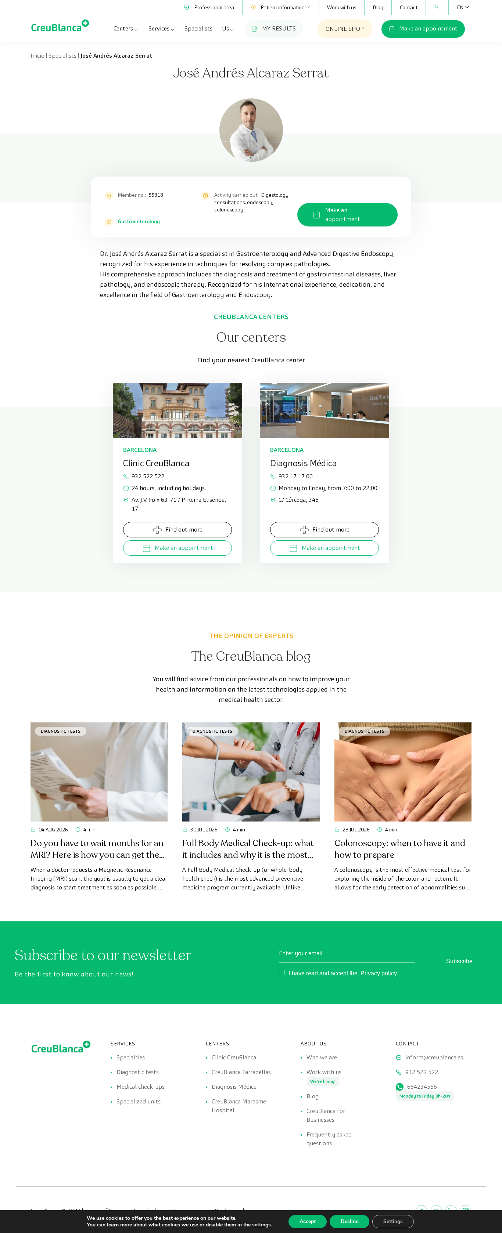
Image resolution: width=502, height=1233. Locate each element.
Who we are (321, 1057)
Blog (378, 7)
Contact (408, 7)
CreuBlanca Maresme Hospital (239, 1106)
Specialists (198, 28)
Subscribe (459, 961)
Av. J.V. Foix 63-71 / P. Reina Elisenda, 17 (179, 504)
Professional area (214, 7)
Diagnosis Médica (234, 1087)
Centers (123, 28)
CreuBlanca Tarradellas (241, 1072)
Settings (393, 1221)
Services (158, 28)
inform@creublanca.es (434, 1057)
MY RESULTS (279, 28)
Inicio (37, 55)
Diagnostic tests (137, 1072)
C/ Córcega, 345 (299, 500)
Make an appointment (428, 28)
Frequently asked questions (329, 1139)
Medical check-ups (140, 1087)
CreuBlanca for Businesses (325, 1115)
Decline (349, 1221)
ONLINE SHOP (345, 29)
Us (225, 28)
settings (261, 1225)
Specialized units (138, 1101)
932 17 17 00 (296, 476)
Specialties (130, 1057)
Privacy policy (379, 973)
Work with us (341, 7)
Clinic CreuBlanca (234, 1057)
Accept (308, 1221)
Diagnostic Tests (60, 731)
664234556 (422, 1087)
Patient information (283, 7)
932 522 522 (148, 476)
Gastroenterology (139, 221)
